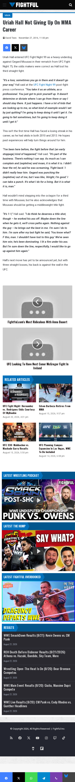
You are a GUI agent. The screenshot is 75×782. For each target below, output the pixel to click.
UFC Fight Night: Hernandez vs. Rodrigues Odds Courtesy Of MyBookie (19, 409)
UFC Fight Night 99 (44, 84)
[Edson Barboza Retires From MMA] (55, 393)
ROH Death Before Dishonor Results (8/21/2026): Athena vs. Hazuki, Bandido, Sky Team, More (35, 654)
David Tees (11, 38)
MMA (7, 15)
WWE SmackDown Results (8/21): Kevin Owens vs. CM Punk (37, 637)
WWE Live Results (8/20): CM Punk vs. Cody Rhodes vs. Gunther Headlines (37, 704)
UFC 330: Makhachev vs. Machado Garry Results (16, 446)
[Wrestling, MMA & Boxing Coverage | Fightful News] (23, 5)
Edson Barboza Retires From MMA (54, 407)
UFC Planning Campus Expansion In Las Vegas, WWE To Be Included (55, 448)
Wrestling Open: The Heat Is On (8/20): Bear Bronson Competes (37, 670)
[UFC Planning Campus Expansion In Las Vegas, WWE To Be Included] (55, 432)
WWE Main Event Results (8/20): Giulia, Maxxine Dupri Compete (37, 687)
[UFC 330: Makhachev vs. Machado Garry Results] (19, 432)
